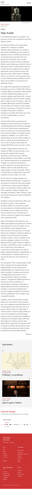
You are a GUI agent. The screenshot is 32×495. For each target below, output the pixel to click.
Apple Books (6, 473)
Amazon (5, 471)
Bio (4, 449)
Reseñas (5, 455)
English (5, 461)
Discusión (20, 458)
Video (19, 460)
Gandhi (5, 479)
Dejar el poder (7, 419)
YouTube (20, 476)
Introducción (21, 450)
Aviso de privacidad (15, 485)
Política (7, 24)
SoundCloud (21, 474)
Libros (4, 453)
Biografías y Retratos (23, 454)
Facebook (20, 470)
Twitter (19, 472)
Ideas (4, 451)
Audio (19, 461)
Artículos (3, 24)
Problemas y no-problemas (12, 375)
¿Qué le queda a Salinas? (11, 403)
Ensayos (20, 456)
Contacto (5, 457)
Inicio (4, 447)
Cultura (8, 371)
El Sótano (5, 477)
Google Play (6, 475)
